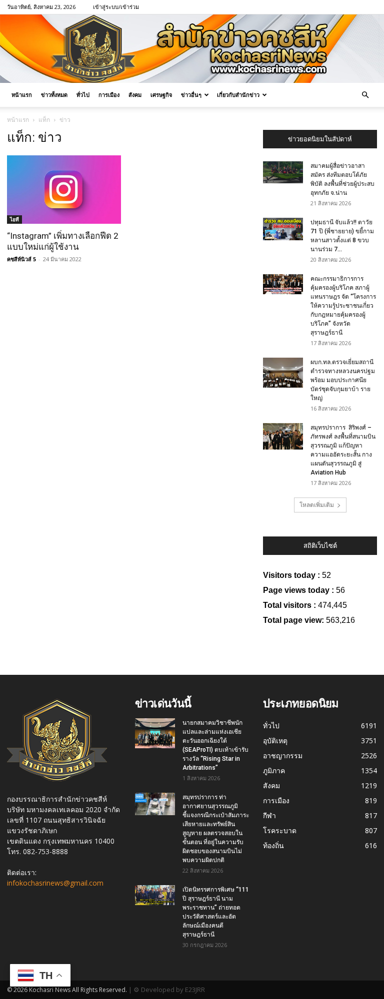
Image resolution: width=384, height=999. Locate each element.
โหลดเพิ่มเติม (317, 504)
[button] (365, 95)
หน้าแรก (22, 94)
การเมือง (109, 94)
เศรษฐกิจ (161, 94)
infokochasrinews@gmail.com (55, 883)
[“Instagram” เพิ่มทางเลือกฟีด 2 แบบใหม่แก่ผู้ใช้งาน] (64, 189)
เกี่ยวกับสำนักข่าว (238, 94)
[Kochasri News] (192, 48)
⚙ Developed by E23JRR (169, 989)
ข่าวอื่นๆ (191, 94)
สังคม (135, 94)
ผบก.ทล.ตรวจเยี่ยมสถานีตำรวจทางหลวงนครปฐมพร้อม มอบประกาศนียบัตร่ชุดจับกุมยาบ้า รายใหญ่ (342, 380)
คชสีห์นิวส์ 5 (21, 259)
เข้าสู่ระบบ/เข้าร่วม (116, 6)
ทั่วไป (83, 94)
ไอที (14, 219)
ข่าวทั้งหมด (54, 94)
